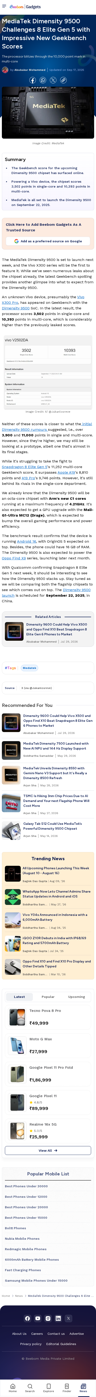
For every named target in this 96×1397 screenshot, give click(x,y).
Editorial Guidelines (61, 1344)
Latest (19, 997)
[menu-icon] (5, 6)
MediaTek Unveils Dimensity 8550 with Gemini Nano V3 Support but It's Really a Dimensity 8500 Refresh (55, 773)
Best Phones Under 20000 (26, 1207)
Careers (37, 1333)
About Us (19, 1333)
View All (45, 1150)
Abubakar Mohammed (27, 70)
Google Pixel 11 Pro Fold (51, 1067)
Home (6, 1296)
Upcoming (76, 997)
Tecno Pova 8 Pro (45, 1010)
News (19, 1296)
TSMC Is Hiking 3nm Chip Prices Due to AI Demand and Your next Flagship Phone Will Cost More (56, 801)
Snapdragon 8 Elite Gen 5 (24, 467)
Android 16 (26, 541)
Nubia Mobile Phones (22, 1238)
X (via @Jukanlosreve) (36, 688)
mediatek (29, 668)
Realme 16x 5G (43, 1124)
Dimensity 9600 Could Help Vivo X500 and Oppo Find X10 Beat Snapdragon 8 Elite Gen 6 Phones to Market (56, 629)
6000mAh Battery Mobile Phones (32, 1259)
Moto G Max (40, 1039)
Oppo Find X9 (14, 558)
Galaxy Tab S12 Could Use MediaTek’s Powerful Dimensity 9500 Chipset (52, 826)
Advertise (76, 1333)
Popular (48, 997)
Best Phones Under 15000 (26, 1217)
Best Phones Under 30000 (26, 1186)
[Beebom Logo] (25, 6)
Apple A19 (66, 472)
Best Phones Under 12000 (26, 1196)
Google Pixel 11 (43, 1096)
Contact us (56, 1333)
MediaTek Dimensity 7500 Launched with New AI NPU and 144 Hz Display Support (56, 746)
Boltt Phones (15, 1228)
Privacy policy (30, 1344)
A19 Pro (28, 478)
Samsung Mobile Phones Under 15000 (36, 1280)
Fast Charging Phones (23, 1270)
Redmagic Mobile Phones (26, 1249)
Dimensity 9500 (16, 308)
